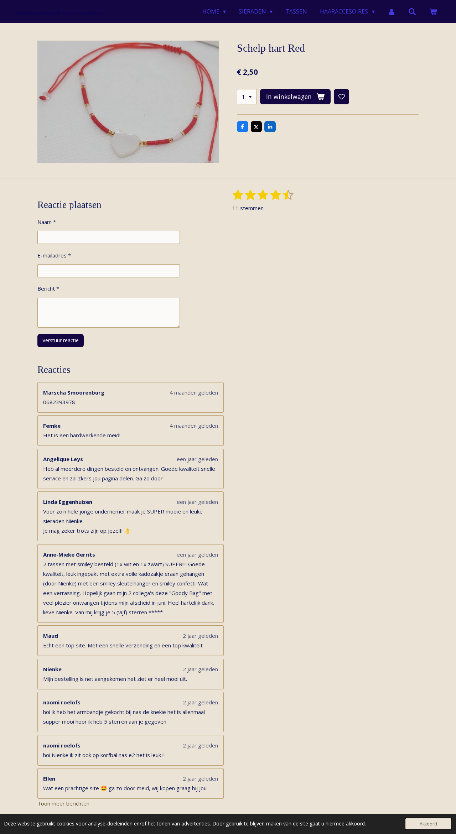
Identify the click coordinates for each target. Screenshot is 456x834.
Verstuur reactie (60, 340)
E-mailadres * (54, 255)
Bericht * (48, 288)
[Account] (391, 11)
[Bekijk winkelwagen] (433, 11)
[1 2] (247, 97)
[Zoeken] (412, 11)
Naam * (46, 221)
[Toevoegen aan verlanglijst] (341, 97)
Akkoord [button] (428, 824)
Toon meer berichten (63, 803)
